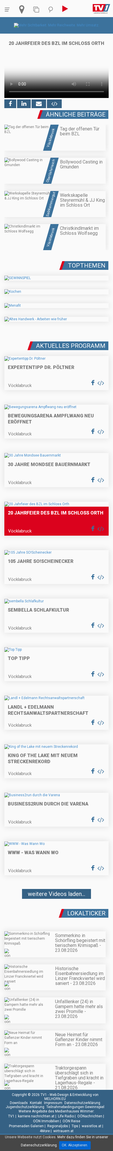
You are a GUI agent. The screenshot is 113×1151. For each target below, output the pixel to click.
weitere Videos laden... (56, 893)
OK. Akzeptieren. (75, 1145)
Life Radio (66, 1116)
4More (45, 1131)
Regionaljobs (57, 1126)
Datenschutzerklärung (82, 1103)
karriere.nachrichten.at (36, 1116)
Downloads (19, 1103)
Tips (75, 1126)
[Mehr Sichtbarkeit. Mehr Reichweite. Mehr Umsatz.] (56, 25)
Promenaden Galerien (26, 1126)
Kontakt (36, 1103)
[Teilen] (39, 103)
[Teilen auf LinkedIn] (24, 103)
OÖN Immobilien (46, 1121)
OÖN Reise (71, 1121)
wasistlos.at (91, 1126)
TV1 (11, 1116)
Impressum (53, 1103)
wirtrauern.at (63, 1131)
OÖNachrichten (89, 1116)
